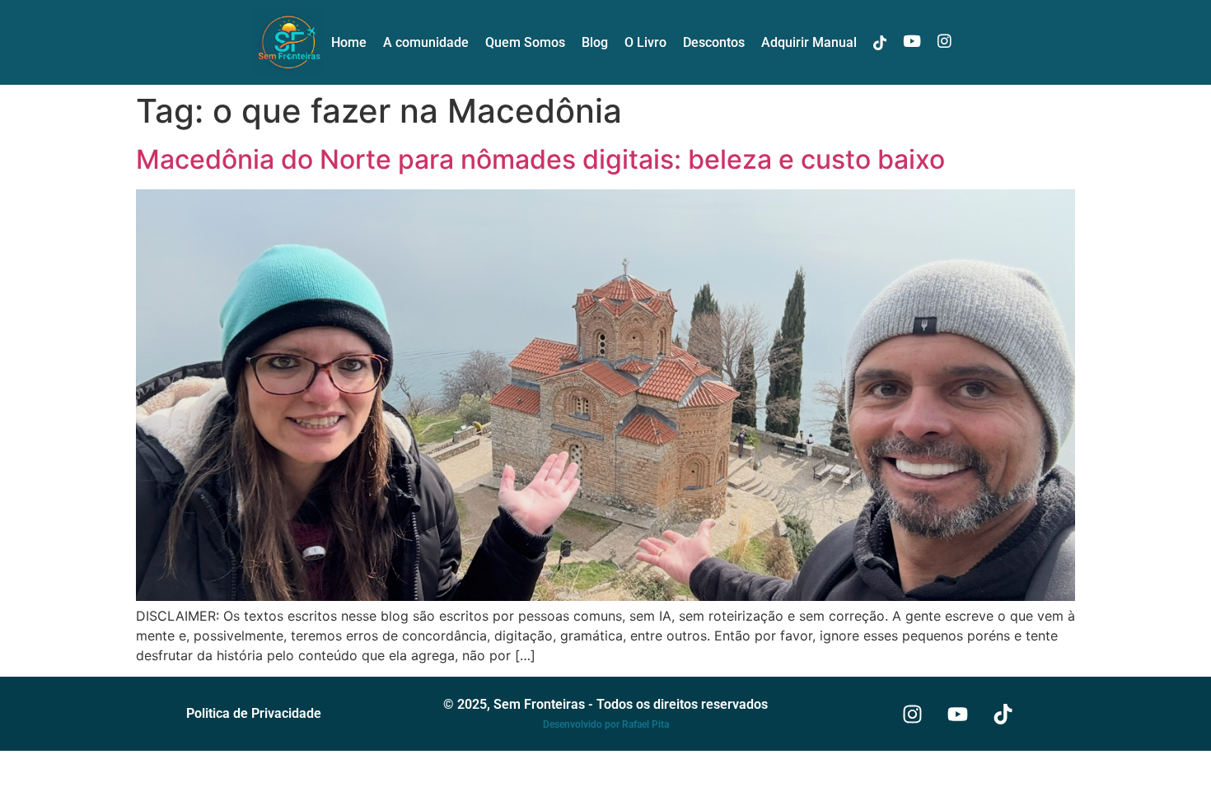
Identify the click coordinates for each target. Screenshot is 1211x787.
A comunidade (426, 42)
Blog (595, 42)
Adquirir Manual (809, 42)
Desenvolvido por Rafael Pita (606, 724)
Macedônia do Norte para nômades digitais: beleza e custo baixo (540, 159)
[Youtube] (958, 713)
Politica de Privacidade (253, 713)
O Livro (645, 42)
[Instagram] (912, 713)
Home (349, 42)
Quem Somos (525, 42)
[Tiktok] (1003, 713)
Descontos (714, 42)
